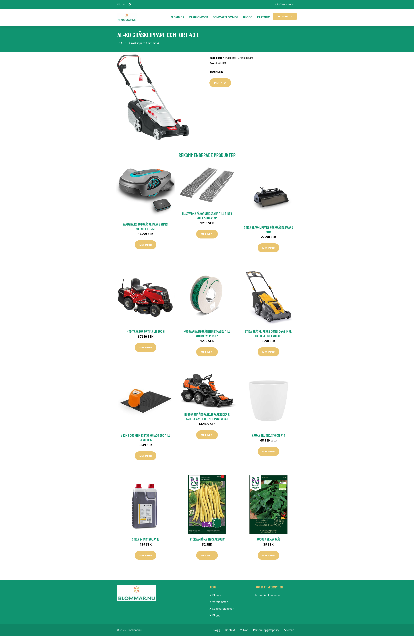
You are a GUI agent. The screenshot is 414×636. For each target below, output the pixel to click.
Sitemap (289, 630)
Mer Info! (220, 82)
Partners (263, 17)
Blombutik (285, 16)
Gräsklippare (245, 58)
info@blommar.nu (284, 4)
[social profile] (129, 4)
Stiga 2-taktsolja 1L (145, 539)
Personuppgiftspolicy (266, 630)
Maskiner (230, 58)
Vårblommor (198, 17)
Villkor (244, 630)
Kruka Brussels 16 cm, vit (268, 435)
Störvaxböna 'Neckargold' (207, 539)
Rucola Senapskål (268, 539)
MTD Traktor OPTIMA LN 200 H (146, 331)
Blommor (177, 17)
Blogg (247, 17)
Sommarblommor (225, 17)
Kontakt (230, 630)
